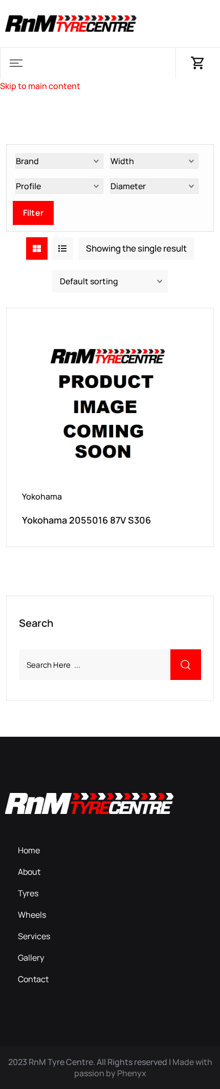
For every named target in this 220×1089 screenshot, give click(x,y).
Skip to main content (40, 86)
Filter (33, 212)
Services (34, 936)
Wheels (32, 914)
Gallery (31, 957)
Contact (33, 979)
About (29, 871)
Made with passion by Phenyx (143, 1067)
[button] (16, 63)
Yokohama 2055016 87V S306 (86, 520)
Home (29, 850)
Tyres (28, 893)
